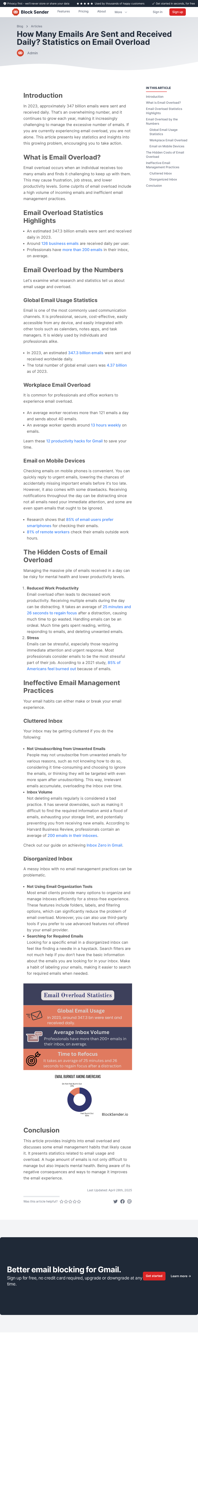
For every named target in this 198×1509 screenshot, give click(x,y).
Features (63, 11)
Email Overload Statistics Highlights (164, 111)
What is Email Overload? (163, 102)
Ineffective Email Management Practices (162, 165)
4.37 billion (117, 365)
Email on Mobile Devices (166, 146)
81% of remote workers (48, 532)
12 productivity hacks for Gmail (74, 441)
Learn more (181, 1276)
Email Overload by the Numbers (162, 121)
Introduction (154, 96)
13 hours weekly (106, 425)
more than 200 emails (82, 249)
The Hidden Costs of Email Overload (165, 155)
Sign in (157, 12)
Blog (20, 26)
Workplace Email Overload (168, 140)
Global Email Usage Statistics (163, 132)
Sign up (177, 12)
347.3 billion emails (85, 352)
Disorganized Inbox (163, 179)
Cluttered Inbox (160, 173)
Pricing (84, 11)
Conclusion (154, 185)
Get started (154, 1276)
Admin (32, 53)
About (101, 11)
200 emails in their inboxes (72, 835)
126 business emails (60, 243)
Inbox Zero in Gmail (104, 845)
